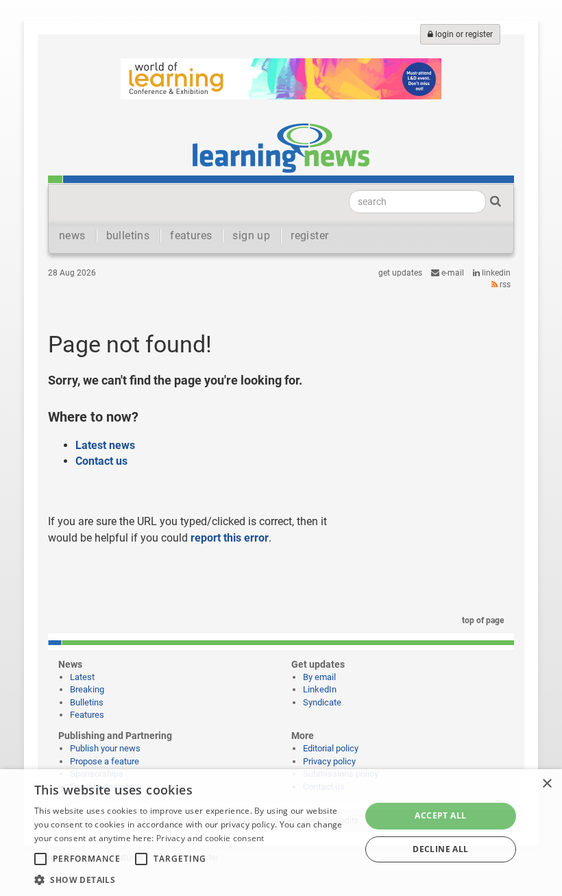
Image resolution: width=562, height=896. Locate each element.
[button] (192, 879)
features (191, 235)
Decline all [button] (440, 849)
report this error (230, 537)
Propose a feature (104, 761)
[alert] (281, 832)
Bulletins (86, 702)
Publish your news (105, 748)
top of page (482, 620)
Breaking (87, 689)
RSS (504, 284)
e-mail (451, 273)
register (309, 235)
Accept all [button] (440, 815)
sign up (251, 235)
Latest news (105, 445)
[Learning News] (281, 147)
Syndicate (322, 702)
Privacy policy (329, 761)
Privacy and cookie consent (210, 838)
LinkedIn (495, 273)
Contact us (101, 461)
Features (87, 715)
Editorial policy (330, 748)
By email (319, 677)
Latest (82, 677)
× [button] (546, 784)
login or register (463, 34)
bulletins (128, 235)
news (72, 235)
